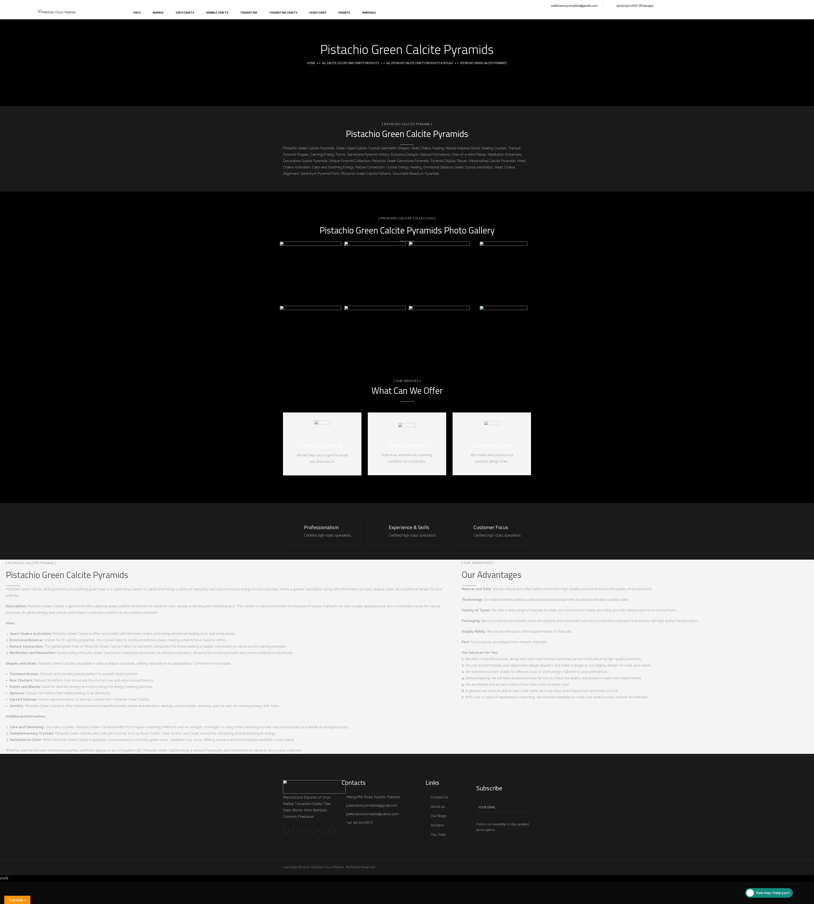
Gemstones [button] (317, 12)
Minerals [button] (369, 12)
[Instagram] (105, 4)
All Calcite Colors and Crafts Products (350, 63)
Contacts (353, 782)
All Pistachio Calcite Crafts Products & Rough (419, 63)
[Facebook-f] (87, 4)
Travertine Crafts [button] (283, 12)
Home (311, 63)
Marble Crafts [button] (217, 12)
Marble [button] (158, 12)
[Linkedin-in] (96, 4)
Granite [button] (344, 12)
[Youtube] (122, 4)
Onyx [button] (137, 12)
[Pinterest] (113, 4)
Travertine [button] (248, 12)
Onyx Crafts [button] (185, 12)
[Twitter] (78, 4)
